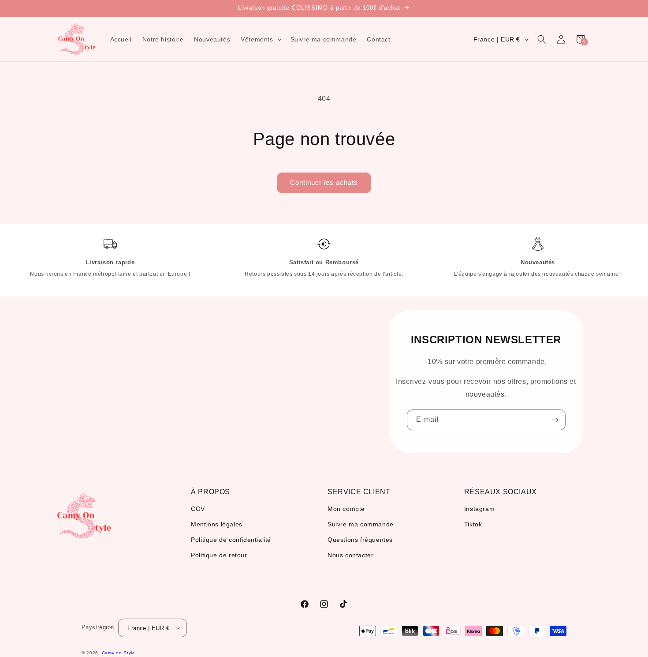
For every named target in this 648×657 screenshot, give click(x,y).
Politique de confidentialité (231, 539)
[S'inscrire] (555, 419)
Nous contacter (350, 555)
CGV (198, 508)
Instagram (479, 508)
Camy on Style (118, 652)
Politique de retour (219, 555)
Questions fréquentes (360, 539)
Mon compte (346, 508)
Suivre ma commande (361, 524)
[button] (260, 39)
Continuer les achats (324, 182)
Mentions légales (216, 524)
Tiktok (473, 524)
